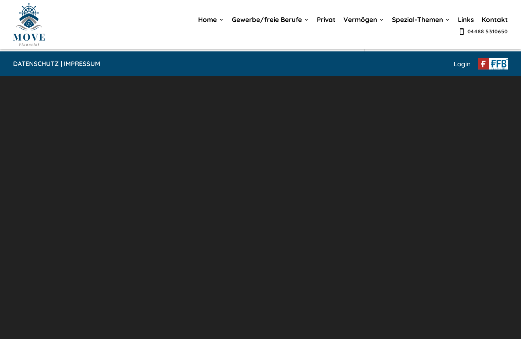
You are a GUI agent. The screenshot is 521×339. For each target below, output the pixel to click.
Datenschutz (36, 64)
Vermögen (360, 20)
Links (466, 20)
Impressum (82, 64)
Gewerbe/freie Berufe (267, 20)
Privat (326, 20)
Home (207, 20)
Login (462, 64)
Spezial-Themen (417, 20)
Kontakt (495, 20)
